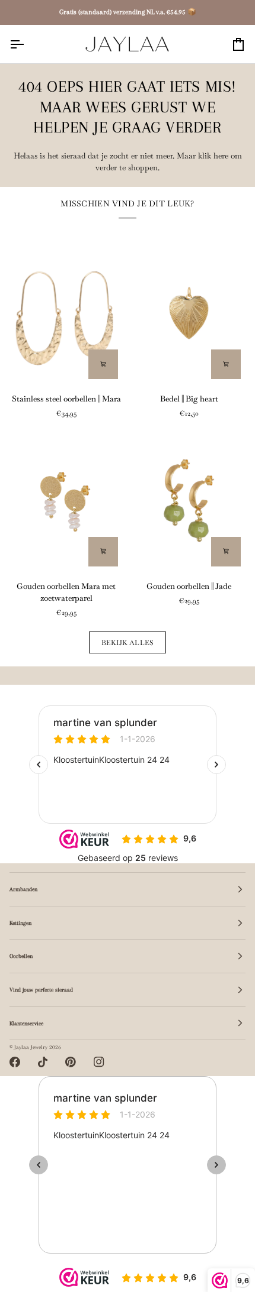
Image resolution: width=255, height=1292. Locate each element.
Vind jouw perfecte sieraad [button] (41, 989)
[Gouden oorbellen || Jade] (189, 500)
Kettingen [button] (20, 922)
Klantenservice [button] (26, 1023)
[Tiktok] (42, 1062)
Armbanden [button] (23, 889)
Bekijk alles (127, 642)
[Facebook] (14, 1062)
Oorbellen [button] (21, 956)
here (220, 156)
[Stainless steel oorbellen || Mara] (66, 313)
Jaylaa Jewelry (30, 1047)
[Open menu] (27, 44)
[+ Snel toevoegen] (103, 364)
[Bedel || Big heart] (189, 313)
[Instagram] (99, 1062)
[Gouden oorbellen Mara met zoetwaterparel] (66, 500)
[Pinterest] (70, 1062)
